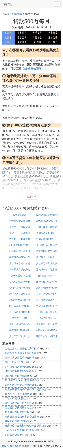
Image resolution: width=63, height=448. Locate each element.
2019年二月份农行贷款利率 (20, 380)
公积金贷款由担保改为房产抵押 (22, 348)
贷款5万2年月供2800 (19, 305)
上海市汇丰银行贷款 (16, 375)
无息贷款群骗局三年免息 (18, 407)
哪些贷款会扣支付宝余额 (18, 371)
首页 (9, 13)
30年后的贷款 (20, 214)
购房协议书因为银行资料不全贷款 (23, 389)
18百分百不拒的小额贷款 (18, 394)
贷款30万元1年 (19, 318)
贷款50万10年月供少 (19, 336)
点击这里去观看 (32, 68)
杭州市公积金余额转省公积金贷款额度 (25, 425)
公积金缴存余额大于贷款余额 (21, 353)
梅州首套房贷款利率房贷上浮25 (22, 416)
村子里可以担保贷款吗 (17, 412)
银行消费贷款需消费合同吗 (19, 357)
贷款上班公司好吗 (14, 362)
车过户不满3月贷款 (15, 398)
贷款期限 (18, 13)
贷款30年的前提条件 (46, 305)
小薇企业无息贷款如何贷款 (19, 430)
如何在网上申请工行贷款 (18, 384)
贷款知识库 (9, 4)
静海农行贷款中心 (14, 434)
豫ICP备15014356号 (12, 445)
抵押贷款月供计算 (46, 275)
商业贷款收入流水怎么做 (18, 366)
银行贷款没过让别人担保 (18, 403)
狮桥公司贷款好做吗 (16, 421)
